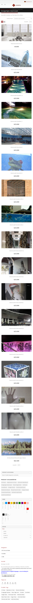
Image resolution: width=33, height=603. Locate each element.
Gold (13, 503)
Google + (15, 583)
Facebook (2, 583)
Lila (21, 503)
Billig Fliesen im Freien (11, 482)
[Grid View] (2, 22)
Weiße (8, 515)
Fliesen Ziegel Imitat (17, 484)
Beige (2, 503)
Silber (5, 515)
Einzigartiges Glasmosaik (7, 484)
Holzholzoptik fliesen (20, 487)
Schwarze (2, 515)
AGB (3, 556)
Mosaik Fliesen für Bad (15, 489)
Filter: (3, 529)
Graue (16, 503)
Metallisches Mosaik (6, 489)
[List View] (5, 22)
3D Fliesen (4, 482)
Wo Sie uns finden (6, 550)
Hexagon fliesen (11, 487)
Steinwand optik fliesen (16, 492)
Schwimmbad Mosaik (6, 492)
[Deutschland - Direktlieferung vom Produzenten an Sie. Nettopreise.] (16, 5)
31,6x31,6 (6, 535)
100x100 (6, 537)
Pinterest (8, 583)
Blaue (5, 503)
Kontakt (3, 553)
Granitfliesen (4, 487)
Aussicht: (26, 21)
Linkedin (13, 583)
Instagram (10, 583)
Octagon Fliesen (25, 489)
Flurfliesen (25, 484)
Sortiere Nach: (10, 18)
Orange (24, 503)
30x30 (5, 533)
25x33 (5, 531)
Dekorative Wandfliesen (23, 482)
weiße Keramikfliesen (6, 494)
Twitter (5, 583)
